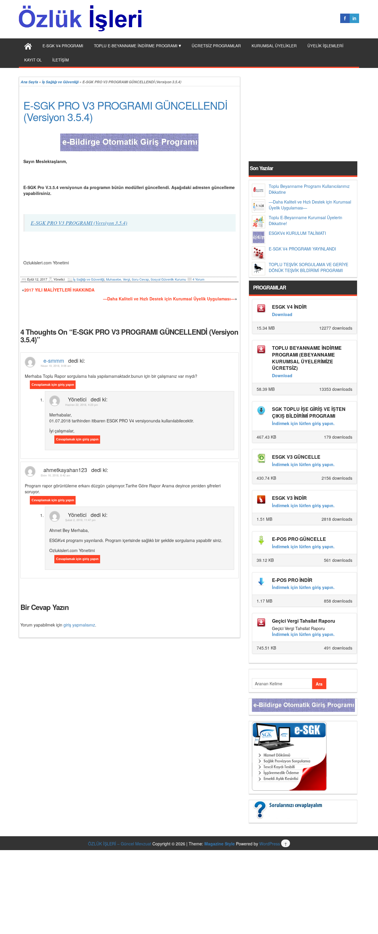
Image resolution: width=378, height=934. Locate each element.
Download (282, 314)
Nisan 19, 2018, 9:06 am (56, 366)
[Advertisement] (189, 679)
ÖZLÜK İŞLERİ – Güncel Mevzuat (119, 844)
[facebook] (345, 18)
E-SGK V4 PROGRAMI (63, 45)
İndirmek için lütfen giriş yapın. (303, 423)
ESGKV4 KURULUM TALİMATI (297, 233)
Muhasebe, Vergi (118, 279)
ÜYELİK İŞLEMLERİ (325, 45)
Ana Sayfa (29, 81)
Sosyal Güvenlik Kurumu (168, 279)
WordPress (269, 844)
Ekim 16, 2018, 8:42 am (55, 475)
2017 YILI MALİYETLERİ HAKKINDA (59, 290)
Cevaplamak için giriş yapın (53, 384)
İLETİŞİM (60, 60)
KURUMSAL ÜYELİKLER (274, 45)
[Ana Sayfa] (28, 45)
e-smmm (53, 360)
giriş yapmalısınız (79, 625)
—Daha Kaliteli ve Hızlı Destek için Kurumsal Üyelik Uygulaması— (169, 299)
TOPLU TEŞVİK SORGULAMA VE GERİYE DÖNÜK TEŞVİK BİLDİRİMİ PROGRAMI (308, 267)
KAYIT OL (33, 60)
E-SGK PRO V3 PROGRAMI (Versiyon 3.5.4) (79, 222)
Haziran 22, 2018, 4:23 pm (81, 405)
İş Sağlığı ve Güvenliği (60, 81)
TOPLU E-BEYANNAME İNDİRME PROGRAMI (135, 45)
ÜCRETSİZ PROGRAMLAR (216, 45)
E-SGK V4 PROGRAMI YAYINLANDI (302, 249)
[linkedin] (354, 18)
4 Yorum (198, 279)
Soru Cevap (140, 279)
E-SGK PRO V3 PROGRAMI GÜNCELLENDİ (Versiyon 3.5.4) (125, 110)
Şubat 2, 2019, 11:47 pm (80, 520)
